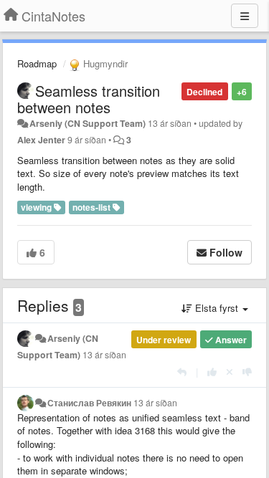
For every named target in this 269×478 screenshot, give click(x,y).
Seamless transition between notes (88, 99)
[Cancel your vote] (229, 371)
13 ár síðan (104, 354)
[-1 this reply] (247, 371)
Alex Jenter (41, 139)
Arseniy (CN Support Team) (87, 123)
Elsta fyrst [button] (216, 308)
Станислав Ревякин (89, 402)
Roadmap (37, 63)
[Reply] (182, 371)
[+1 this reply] (212, 371)
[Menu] (244, 16)
